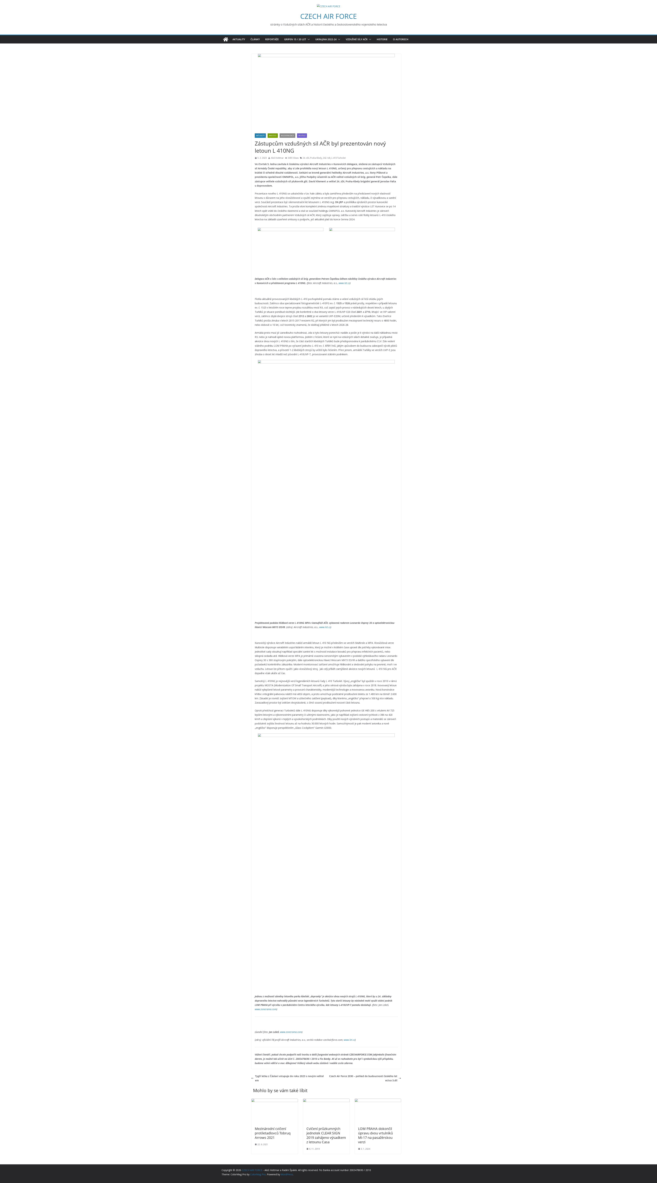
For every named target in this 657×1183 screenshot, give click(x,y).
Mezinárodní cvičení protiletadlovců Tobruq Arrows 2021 (273, 1133)
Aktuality (239, 39)
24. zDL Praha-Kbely (312, 157)
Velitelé (302, 135)
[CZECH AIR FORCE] (226, 39)
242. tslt (326, 157)
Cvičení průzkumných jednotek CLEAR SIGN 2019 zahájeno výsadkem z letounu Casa (326, 1135)
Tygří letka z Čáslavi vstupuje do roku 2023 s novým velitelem (289, 1078)
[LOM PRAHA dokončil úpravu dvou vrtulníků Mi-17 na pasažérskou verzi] (378, 1100)
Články (255, 39)
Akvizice (272, 135)
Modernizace (287, 135)
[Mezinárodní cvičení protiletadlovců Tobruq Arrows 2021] (274, 1100)
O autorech (400, 39)
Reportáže (272, 39)
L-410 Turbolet (338, 157)
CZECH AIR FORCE (328, 16)
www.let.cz (344, 283)
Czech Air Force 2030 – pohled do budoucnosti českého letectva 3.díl (363, 1078)
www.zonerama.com (265, 1009)
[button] (308, 39)
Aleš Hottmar (277, 157)
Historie (382, 39)
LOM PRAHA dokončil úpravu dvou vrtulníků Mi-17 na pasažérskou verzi (375, 1135)
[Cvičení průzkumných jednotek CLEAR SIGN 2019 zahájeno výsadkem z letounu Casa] (326, 1100)
